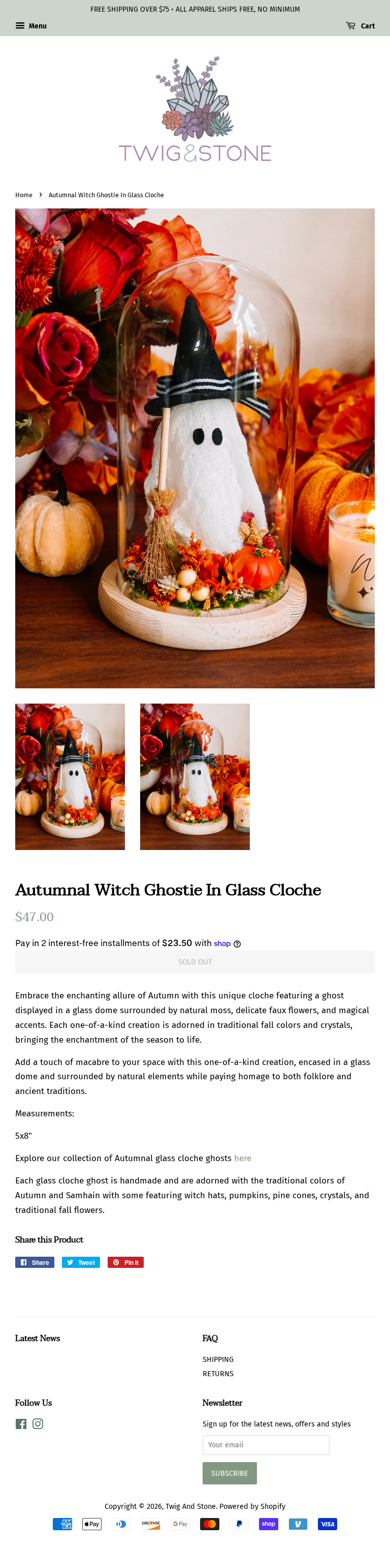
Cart (367, 26)
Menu (37, 26)
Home (23, 195)
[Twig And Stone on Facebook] (21, 1426)
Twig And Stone (191, 1506)
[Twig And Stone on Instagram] (37, 1426)
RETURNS (218, 1373)
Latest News (37, 1338)
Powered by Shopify (252, 1506)
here (242, 1158)
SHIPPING (218, 1359)
